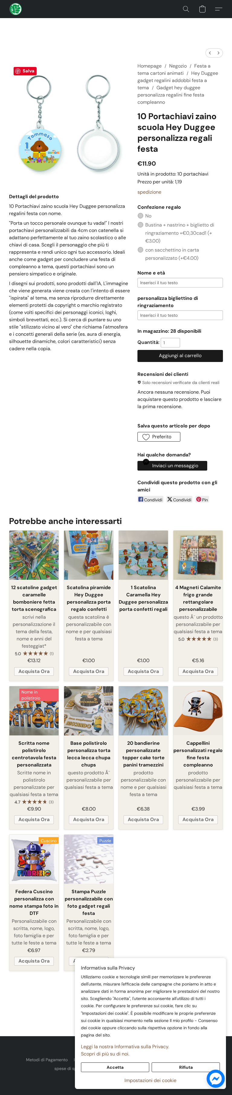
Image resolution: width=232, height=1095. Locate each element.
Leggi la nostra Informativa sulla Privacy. (125, 1046)
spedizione (149, 192)
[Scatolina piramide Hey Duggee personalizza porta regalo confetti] (88, 555)
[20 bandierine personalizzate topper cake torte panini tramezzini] (143, 710)
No (148, 216)
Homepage (149, 66)
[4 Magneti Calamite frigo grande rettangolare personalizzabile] (198, 555)
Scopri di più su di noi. (105, 1054)
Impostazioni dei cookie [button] (150, 1080)
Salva (28, 71)
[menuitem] (210, 53)
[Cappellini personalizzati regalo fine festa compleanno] (198, 710)
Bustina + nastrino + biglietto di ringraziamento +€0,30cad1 (179, 233)
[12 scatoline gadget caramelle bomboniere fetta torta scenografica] (34, 555)
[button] (16, 9)
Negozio (178, 66)
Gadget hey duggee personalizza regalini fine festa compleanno (170, 94)
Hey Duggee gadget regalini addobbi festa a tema (177, 80)
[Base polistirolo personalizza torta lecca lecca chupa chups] (88, 710)
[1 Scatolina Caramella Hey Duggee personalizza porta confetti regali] (143, 555)
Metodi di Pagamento (47, 1059)
